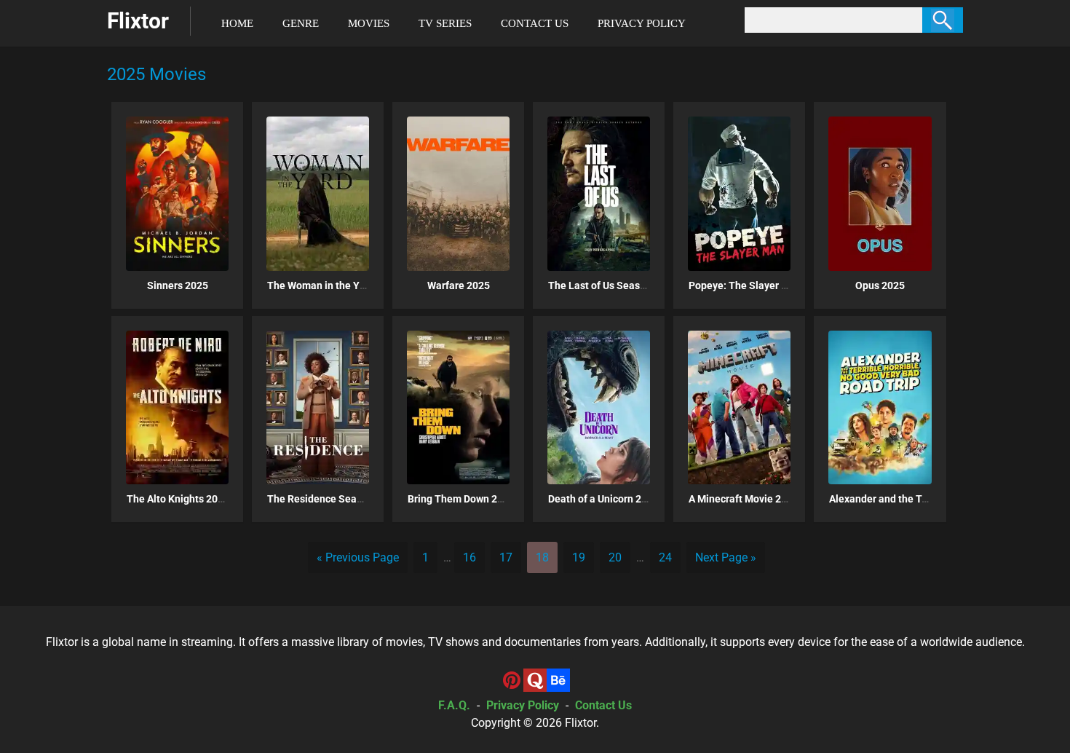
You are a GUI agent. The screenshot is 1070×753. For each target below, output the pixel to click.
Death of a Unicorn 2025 (603, 499)
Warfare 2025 (458, 285)
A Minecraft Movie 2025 (743, 499)
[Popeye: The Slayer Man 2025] (739, 193)
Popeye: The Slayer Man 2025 (758, 285)
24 (665, 557)
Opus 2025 (880, 285)
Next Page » (725, 557)
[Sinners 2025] (177, 193)
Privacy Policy (642, 23)
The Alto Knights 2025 (178, 499)
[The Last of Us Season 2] (598, 193)
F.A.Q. (454, 705)
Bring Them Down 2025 (461, 499)
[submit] (942, 20)
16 (469, 557)
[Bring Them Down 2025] (458, 407)
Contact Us (534, 23)
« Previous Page (358, 557)
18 (542, 557)
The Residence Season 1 (324, 499)
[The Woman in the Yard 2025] (317, 193)
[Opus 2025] (879, 193)
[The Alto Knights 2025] (177, 407)
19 (578, 557)
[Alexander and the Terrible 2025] (879, 407)
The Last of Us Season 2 (603, 285)
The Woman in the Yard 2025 (333, 285)
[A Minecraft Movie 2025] (739, 407)
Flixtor (580, 723)
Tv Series (445, 23)
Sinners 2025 (177, 285)
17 (505, 557)
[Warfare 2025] (458, 193)
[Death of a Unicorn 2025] (598, 407)
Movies (368, 23)
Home (237, 23)
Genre (300, 23)
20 (615, 557)
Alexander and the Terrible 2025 (903, 499)
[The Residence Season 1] (317, 407)
